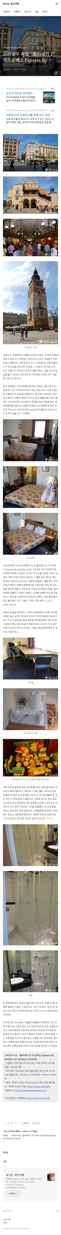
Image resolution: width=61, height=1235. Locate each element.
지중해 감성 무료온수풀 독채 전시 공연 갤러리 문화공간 (29, 115)
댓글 (5, 1161)
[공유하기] (12, 1123)
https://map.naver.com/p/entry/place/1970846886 (27, 88)
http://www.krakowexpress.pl (31, 1090)
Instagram (7, 1225)
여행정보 (6, 11)
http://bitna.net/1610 (38, 1086)
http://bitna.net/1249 (38, 1098)
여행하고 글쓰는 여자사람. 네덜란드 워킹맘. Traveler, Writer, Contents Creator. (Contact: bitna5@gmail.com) (23, 1183)
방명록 (44, 11)
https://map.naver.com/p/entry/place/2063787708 (27, 110)
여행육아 (17, 11)
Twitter (6, 1220)
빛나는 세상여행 (11, 3)
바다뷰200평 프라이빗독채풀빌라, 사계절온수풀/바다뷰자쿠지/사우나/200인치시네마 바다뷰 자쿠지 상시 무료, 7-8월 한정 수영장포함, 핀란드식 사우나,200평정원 (21, 98)
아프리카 (27, 11)
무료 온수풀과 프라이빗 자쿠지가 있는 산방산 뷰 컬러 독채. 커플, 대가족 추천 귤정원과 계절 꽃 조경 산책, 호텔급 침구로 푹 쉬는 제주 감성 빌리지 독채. (30, 120)
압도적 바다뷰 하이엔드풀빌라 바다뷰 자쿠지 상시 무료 (21, 93)
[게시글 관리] (16, 1123)
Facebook (7, 1215)
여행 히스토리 (8, 1230)
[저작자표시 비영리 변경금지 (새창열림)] (36, 1123)
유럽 (36, 11)
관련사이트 (7, 1210)
